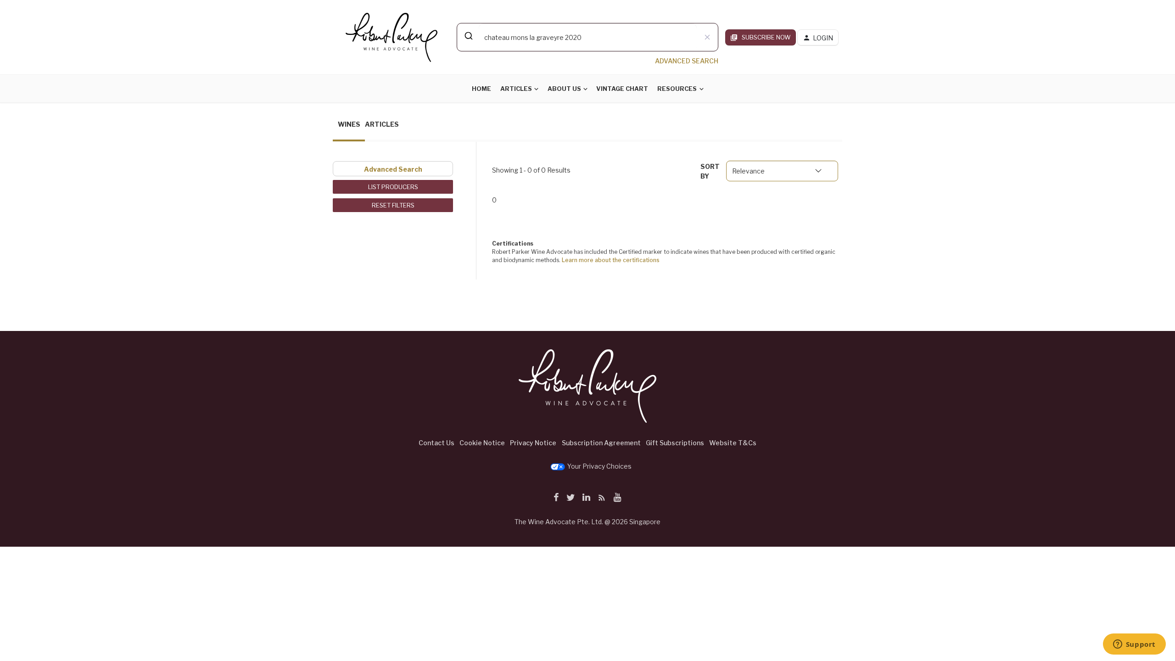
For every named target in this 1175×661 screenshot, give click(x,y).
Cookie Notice (482, 443)
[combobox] (587, 37)
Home (481, 88)
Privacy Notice (533, 443)
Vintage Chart (622, 88)
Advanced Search (393, 169)
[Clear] (707, 37)
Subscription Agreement (601, 443)
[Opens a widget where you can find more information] (1134, 644)
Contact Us (436, 443)
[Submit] (468, 36)
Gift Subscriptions (675, 443)
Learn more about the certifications (611, 260)
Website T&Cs (732, 443)
